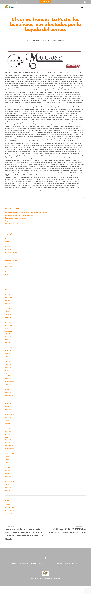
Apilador (7, 241)
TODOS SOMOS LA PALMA (11, 269)
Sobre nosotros (9, 266)
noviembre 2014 (9, 414)
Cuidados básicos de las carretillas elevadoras (20, 215)
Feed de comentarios (10, 510)
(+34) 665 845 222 (11, 2)
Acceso (47, 563)
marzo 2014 (8, 437)
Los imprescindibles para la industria (17, 218)
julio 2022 (7, 334)
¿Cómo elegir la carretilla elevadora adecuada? (20, 221)
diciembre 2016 (9, 395)
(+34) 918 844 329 (20, 2)
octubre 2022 (8, 325)
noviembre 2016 (9, 398)
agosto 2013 (8, 456)
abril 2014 (7, 434)
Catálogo (15, 563)
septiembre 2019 (9, 370)
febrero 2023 (8, 320)
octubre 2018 (8, 384)
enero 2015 (8, 409)
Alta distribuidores (36, 563)
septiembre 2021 (9, 350)
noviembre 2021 (9, 345)
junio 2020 (8, 364)
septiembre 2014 (9, 420)
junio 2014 (7, 428)
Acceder (7, 504)
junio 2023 (8, 314)
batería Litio (8, 246)
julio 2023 (7, 311)
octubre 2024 (8, 297)
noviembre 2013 (9, 448)
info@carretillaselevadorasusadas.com (34, 2)
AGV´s (6, 238)
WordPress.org (9, 513)
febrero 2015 (8, 406)
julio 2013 (7, 459)
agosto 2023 (8, 308)
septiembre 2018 (9, 387)
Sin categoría (8, 263)
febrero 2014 (8, 440)
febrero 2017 (8, 389)
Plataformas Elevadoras (11, 260)
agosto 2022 (8, 331)
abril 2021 (7, 359)
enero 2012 (8, 487)
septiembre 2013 (9, 454)
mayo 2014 (8, 431)
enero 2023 (8, 322)
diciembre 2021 (9, 342)
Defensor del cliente (65, 566)
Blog (52, 563)
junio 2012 (7, 484)
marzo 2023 (8, 317)
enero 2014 (8, 442)
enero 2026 (8, 292)
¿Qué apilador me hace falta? (15, 223)
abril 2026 (7, 289)
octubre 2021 (8, 348)
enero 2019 (8, 378)
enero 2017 (8, 392)
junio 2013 (7, 462)
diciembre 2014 (9, 412)
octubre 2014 (8, 417)
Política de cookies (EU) (50, 566)
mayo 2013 (8, 465)
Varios (61, 40)
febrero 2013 (8, 473)
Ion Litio (7, 258)
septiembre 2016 (9, 403)
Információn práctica (10, 255)
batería (7, 244)
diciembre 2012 (9, 479)
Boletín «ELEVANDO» (70, 563)
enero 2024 (8, 303)
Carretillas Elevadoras (11, 252)
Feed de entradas (9, 507)
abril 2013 (7, 467)
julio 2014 (7, 426)
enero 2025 (8, 295)
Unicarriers (8, 271)
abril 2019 (7, 375)
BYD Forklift (8, 249)
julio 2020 (7, 361)
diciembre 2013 (9, 445)
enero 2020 (8, 367)
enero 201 (7, 490)
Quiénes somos (24, 563)
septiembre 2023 (9, 306)
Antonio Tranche (36, 40)
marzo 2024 (8, 300)
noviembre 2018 (9, 381)
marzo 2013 (8, 470)
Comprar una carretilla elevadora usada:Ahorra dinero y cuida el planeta (27, 212)
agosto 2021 (8, 353)
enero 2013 (8, 476)
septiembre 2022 (9, 328)
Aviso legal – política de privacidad (30, 566)
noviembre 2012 (9, 481)
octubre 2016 (8, 401)
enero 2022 (8, 339)
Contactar (59, 563)
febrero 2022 (8, 336)
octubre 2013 (8, 451)
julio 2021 (7, 356)
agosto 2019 (8, 373)
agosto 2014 (8, 423)
